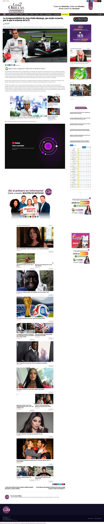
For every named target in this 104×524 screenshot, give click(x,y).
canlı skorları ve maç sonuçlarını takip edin (21, 523)
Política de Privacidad (97, 518)
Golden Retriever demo (34, 523)
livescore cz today (42, 523)
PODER (21, 14)
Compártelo (17, 65)
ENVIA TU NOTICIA (65, 14)
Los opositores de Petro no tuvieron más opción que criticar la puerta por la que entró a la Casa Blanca (80, 124)
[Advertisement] (35, 179)
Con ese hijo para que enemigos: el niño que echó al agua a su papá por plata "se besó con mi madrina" (50, 487)
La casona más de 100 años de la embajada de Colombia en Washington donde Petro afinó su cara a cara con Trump (79, 141)
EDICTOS (41, 14)
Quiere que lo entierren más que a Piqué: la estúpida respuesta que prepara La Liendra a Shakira (19, 487)
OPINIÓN (31, 14)
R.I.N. (71, 14)
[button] (98, 14)
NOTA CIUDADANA (57, 14)
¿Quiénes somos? (90, 518)
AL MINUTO (9, 14)
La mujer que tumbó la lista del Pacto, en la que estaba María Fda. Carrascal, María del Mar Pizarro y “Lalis (80, 118)
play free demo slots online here (6, 523)
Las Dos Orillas (6, 23)
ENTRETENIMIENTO (48, 14)
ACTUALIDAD (15, 14)
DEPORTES (26, 14)
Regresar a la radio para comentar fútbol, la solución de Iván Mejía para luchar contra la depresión (80, 136)
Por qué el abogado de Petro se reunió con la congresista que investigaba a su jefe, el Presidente (80, 113)
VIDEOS (36, 14)
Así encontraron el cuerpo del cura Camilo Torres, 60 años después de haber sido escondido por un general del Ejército (80, 130)
